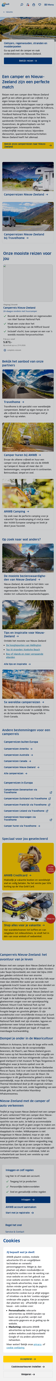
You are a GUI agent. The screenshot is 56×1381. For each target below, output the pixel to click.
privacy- (38, 1344)
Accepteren (26, 1359)
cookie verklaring (15, 1347)
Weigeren (26, 1374)
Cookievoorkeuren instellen (26, 1366)
